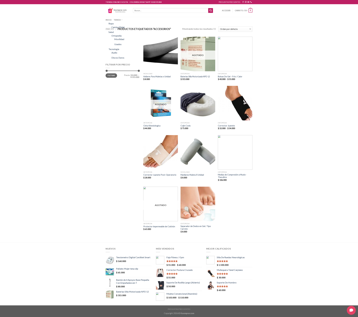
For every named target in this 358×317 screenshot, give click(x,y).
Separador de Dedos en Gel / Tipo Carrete (196, 227)
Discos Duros (117, 57)
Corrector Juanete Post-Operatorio (159, 175)
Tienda (117, 20)
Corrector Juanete (226, 125)
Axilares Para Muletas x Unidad (157, 76)
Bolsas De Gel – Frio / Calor (230, 76)
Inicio (109, 20)
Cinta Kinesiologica (151, 125)
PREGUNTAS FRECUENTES (229, 2)
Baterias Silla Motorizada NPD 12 (195, 76)
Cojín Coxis (186, 125)
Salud (111, 32)
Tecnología (114, 49)
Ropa (111, 23)
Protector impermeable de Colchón (159, 226)
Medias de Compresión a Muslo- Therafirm (232, 176)
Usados (118, 44)
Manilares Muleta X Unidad (192, 175)
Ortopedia (116, 35)
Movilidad (119, 39)
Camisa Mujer (118, 27)
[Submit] (210, 10)
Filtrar (111, 75)
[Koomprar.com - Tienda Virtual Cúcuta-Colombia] (117, 10)
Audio (114, 52)
